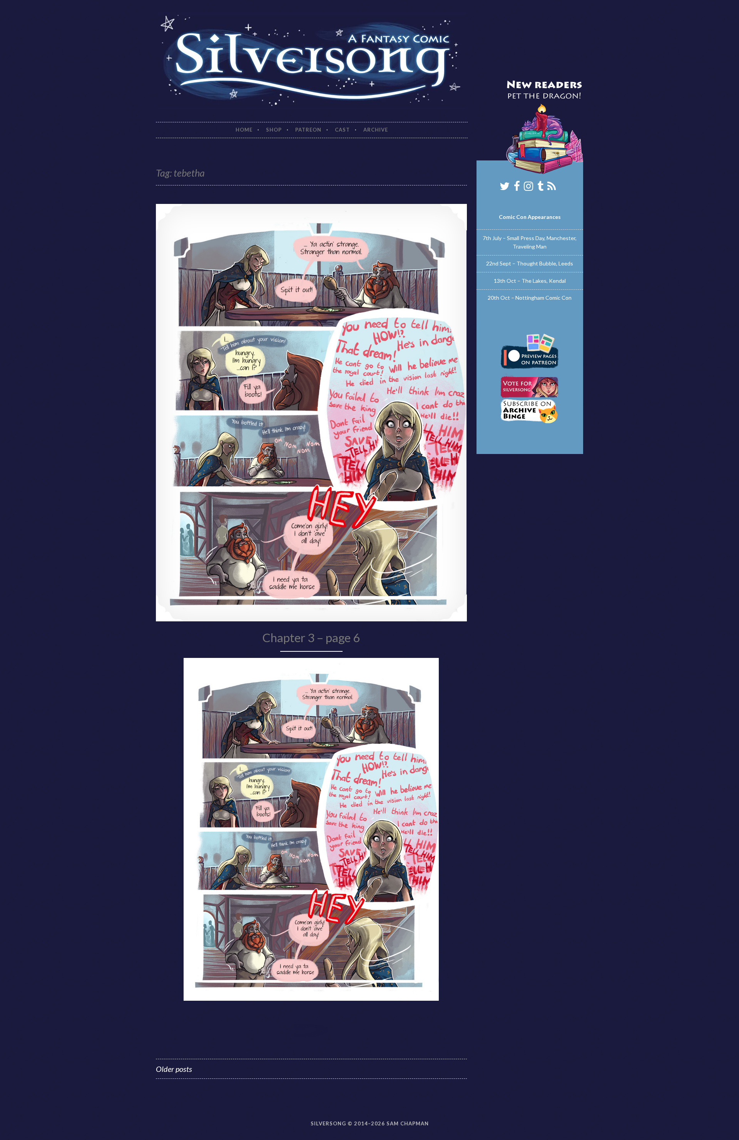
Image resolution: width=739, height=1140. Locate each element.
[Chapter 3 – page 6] (311, 998)
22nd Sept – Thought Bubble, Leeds (529, 263)
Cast (342, 130)
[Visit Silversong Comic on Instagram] (528, 188)
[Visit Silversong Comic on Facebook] (517, 188)
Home (244, 130)
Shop (274, 130)
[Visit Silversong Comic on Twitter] (505, 188)
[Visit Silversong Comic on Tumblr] (540, 188)
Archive (375, 130)
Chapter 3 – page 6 (311, 637)
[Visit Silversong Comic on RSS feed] (551, 188)
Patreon (308, 130)
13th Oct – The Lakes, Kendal (530, 280)
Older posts (174, 1068)
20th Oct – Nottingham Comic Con (530, 297)
